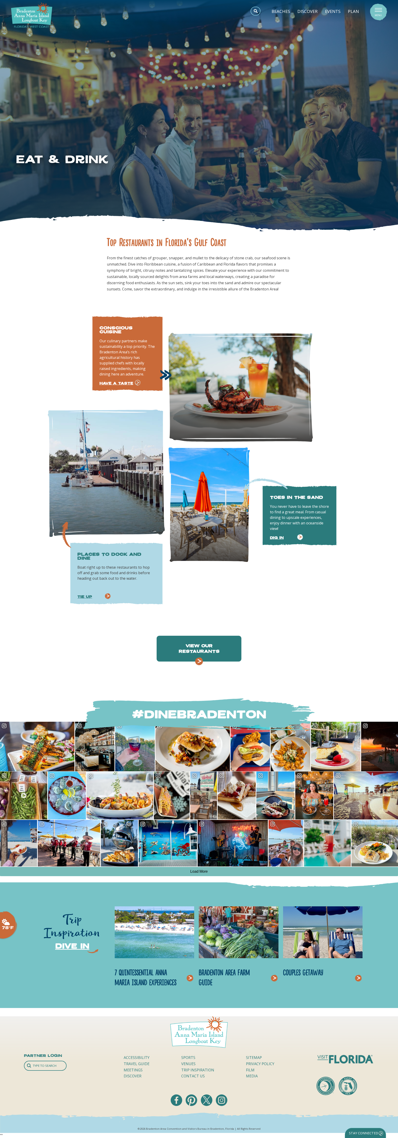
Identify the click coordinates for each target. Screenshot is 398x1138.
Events (332, 11)
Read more (191, 972)
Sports (188, 1057)
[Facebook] (177, 1104)
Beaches (281, 11)
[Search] (45, 1066)
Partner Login (43, 1055)
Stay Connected (363, 1133)
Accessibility (136, 1057)
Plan (353, 11)
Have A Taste (116, 383)
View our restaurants (199, 648)
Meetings (133, 1070)
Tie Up (84, 596)
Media (252, 1076)
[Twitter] (207, 1104)
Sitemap (254, 1057)
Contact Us (193, 1076)
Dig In (277, 537)
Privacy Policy (260, 1063)
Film (250, 1070)
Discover (307, 11)
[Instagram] (221, 1104)
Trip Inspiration (197, 1070)
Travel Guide (136, 1063)
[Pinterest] (192, 1104)
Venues (188, 1063)
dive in (72, 946)
